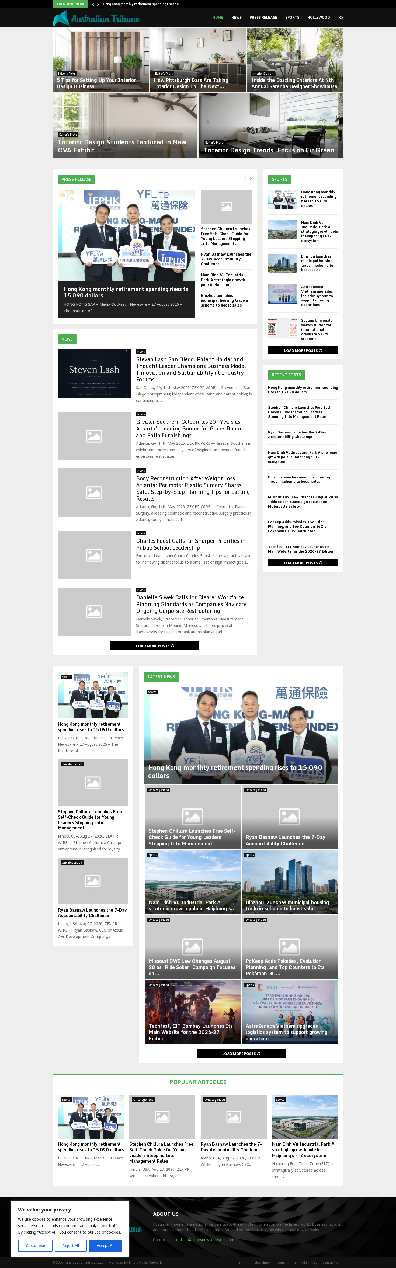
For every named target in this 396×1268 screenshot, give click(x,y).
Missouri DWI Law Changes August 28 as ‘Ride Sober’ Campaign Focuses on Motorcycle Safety (303, 501)
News (236, 17)
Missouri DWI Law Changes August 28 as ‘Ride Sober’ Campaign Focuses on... (192, 967)
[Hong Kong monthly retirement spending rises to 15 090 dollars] (126, 235)
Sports (292, 17)
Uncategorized (159, 790)
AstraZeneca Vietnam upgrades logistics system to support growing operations (317, 296)
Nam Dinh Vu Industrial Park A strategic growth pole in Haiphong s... (223, 280)
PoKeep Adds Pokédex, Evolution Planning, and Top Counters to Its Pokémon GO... (285, 967)
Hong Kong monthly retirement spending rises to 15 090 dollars (126, 292)
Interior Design (68, 73)
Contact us (331, 1262)
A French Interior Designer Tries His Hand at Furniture (268, 146)
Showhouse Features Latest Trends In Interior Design (292, 83)
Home (218, 17)
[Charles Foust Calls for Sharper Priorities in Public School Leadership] (94, 555)
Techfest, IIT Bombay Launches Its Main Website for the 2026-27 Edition (301, 549)
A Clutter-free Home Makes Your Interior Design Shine (121, 146)
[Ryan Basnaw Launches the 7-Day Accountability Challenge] (290, 817)
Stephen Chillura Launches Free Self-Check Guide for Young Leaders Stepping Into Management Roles (300, 411)
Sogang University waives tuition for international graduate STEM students (316, 329)
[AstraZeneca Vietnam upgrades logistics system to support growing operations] (282, 294)
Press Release (263, 17)
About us (283, 1262)
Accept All (105, 1245)
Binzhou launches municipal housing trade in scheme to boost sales (225, 300)
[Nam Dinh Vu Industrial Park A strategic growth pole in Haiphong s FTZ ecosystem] (282, 229)
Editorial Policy (306, 1262)
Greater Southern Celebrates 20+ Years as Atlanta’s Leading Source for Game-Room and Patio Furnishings (188, 428)
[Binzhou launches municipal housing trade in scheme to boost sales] (282, 263)
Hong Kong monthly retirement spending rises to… (142, 3)
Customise (35, 1245)
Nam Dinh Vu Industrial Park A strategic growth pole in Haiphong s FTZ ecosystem (319, 231)
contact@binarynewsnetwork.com (204, 1239)
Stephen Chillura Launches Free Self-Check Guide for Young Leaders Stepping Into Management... (225, 236)
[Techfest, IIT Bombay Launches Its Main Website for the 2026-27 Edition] (193, 1012)
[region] (70, 1229)
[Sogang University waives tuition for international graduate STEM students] (282, 328)
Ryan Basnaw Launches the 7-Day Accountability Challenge (226, 259)
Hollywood (318, 17)
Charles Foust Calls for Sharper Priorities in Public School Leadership (191, 544)
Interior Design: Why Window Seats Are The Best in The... (194, 83)
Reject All (70, 1245)
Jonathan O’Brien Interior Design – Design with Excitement (97, 83)
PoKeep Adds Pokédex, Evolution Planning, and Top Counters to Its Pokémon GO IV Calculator (297, 526)
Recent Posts (286, 375)
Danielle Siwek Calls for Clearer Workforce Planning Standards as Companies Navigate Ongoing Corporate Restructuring (191, 604)
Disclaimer (262, 1262)
